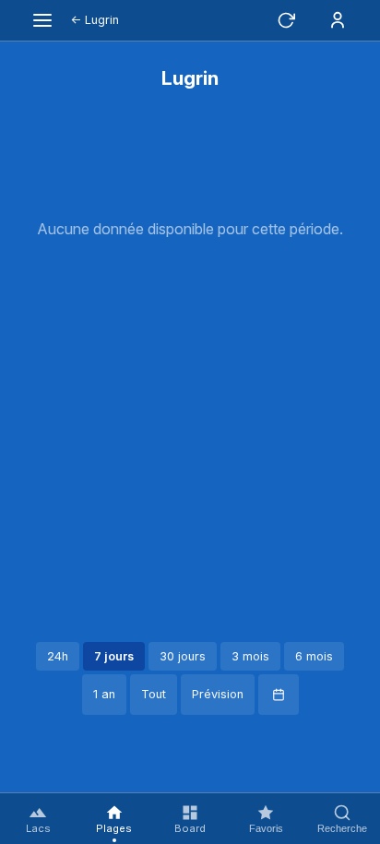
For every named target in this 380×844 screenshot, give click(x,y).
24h (57, 656)
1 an (104, 694)
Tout (153, 694)
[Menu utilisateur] (337, 20)
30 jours (183, 656)
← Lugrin (94, 20)
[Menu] (42, 20)
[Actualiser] (286, 20)
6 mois (314, 656)
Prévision (217, 694)
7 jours (114, 656)
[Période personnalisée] (278, 694)
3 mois (250, 656)
